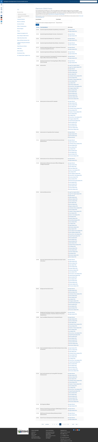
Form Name (58, 19)
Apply (37, 24)
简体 (61, 433)
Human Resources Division (22, 46)
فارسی (68, 439)
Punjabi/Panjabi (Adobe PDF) (74, 120)
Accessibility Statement (50, 433)
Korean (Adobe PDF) (73, 81)
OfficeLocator (1, 9)
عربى (61, 435)
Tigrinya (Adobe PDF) (73, 95)
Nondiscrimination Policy (50, 432)
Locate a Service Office (35, 436)
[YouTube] (77, 430)
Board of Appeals (20, 28)
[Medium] (81, 430)
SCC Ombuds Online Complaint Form (23, 55)
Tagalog (61, 440)
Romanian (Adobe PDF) (73, 177)
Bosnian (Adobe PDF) (73, 204)
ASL (71, 440)
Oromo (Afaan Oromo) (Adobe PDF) (76, 230)
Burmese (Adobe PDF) (73, 168)
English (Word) (72, 29)
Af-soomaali (62, 437)
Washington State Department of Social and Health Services (16, 1)
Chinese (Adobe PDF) (73, 77)
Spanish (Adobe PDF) (73, 93)
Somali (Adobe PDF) (73, 91)
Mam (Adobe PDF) (72, 171)
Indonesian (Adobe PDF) (73, 270)
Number (37, 27)
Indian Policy (19, 48)
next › (73, 424)
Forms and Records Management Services (23, 16)
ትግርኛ (69, 440)
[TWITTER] (1, 18)
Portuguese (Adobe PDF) (73, 88)
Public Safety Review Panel (22, 37)
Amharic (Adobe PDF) (73, 72)
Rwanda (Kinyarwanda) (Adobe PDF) (76, 180)
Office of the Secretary (23, 4)
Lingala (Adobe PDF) (73, 225)
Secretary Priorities (20, 23)
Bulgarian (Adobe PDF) (73, 206)
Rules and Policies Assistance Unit (23, 40)
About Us (33, 433)
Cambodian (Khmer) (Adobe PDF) (75, 75)
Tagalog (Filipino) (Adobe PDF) (75, 244)
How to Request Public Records (23, 35)
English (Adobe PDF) (73, 31)
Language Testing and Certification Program (23, 43)
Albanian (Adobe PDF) (73, 199)
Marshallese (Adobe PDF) (74, 84)
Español (64, 432)
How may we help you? (74, 1)
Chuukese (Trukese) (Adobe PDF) (75, 79)
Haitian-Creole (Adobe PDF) (74, 170)
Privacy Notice (48, 436)
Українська (67, 437)
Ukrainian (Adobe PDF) (73, 96)
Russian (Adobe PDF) (73, 89)
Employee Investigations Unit (22, 33)
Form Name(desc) (44, 27)
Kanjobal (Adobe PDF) (73, 218)
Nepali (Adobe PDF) (72, 228)
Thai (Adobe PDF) (72, 246)
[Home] (1, 1)
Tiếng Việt (62, 439)
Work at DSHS (33, 434)
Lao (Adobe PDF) (72, 82)
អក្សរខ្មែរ (64, 435)
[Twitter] (75, 430)
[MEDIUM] (1, 23)
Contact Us (33, 435)
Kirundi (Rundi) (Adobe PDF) (74, 220)
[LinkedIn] (79, 430)
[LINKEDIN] (1, 21)
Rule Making (48, 438)
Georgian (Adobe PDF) (73, 268)
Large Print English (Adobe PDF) (75, 67)
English (61, 432)
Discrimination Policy (21, 53)
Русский (68, 432)
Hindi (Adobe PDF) (72, 216)
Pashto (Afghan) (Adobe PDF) (74, 173)
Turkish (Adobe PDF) (73, 249)
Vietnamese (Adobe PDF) (73, 98)
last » (77, 424)
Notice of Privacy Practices (50, 435)
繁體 (63, 433)
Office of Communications (21, 26)
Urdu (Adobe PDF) (72, 253)
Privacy (18, 30)
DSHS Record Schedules (22, 14)
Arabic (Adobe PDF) (72, 74)
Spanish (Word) (72, 137)
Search (96, 1)
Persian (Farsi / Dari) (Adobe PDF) (75, 86)
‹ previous (47, 424)
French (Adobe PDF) (73, 213)
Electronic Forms (20, 12)
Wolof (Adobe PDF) (72, 256)
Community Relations (21, 19)
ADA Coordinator (20, 50)
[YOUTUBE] (1, 20)
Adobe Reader (48, 434)
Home (18, 4)
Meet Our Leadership (21, 21)
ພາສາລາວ (65, 440)
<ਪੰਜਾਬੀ (67, 435)
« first (42, 424)
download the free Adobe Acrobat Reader (56, 14)
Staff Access (33, 432)
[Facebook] (74, 430)
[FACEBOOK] (1, 16)
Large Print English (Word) (74, 65)
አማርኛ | (65, 439)
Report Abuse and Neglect (36, 438)
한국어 (66, 433)
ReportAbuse (1, 12)
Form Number (38, 19)
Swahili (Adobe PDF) (73, 185)
